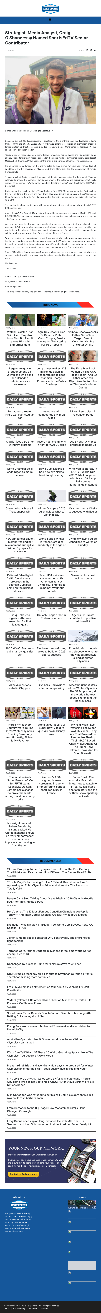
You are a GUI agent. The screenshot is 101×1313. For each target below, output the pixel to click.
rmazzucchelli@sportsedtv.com (19, 276)
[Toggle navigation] (50, 20)
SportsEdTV (49, 141)
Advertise (33, 1308)
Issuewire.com (34, 141)
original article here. (70, 291)
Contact (44, 1308)
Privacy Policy (19, 1308)
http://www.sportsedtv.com (17, 281)
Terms (6, 1308)
